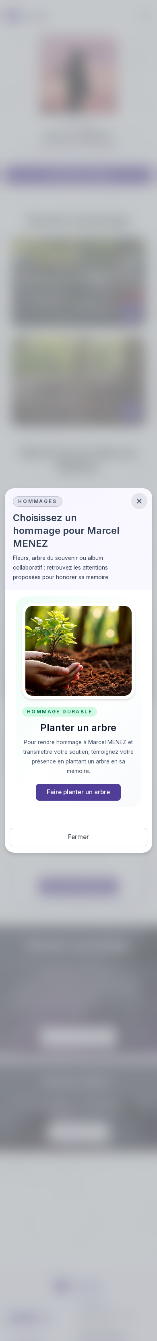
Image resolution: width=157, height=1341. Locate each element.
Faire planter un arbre (78, 792)
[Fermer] (139, 501)
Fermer (78, 837)
